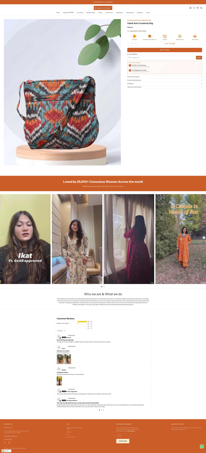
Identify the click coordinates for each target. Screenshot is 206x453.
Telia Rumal (68, 12)
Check (199, 57)
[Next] (204, 237)
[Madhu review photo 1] (59, 381)
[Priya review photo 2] (67, 359)
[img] (65, 335)
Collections (119, 12)
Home (58, 12)
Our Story (140, 12)
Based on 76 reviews (63, 323)
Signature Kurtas (90, 12)
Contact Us (69, 432)
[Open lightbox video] (25, 239)
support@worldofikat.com (11, 436)
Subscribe (123, 441)
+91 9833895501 (8, 439)
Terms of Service (71, 437)
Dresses (100, 12)
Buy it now (164, 50)
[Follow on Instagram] (9, 443)
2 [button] (101, 410)
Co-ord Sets (80, 12)
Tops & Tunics (109, 12)
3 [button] (103, 410)
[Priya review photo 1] (60, 359)
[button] (74, 321)
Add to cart (170, 44)
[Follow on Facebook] (5, 443)
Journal (148, 12)
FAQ (68, 434)
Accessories (130, 12)
